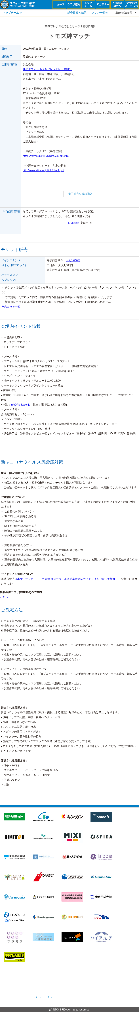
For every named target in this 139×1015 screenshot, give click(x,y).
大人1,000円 (73, 260)
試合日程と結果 (77, 12)
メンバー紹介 (100, 12)
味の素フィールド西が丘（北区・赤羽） (47, 69)
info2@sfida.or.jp (20, 404)
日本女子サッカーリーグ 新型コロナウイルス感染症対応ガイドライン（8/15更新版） (66, 579)
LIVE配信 (73, 222)
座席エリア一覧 (10, 306)
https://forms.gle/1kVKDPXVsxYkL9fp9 (46, 155)
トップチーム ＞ (12, 12)
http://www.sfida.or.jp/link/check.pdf (43, 170)
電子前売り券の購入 (80, 193)
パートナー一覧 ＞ (43, 997)
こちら (4, 596)
